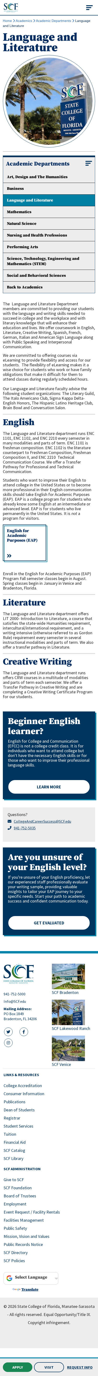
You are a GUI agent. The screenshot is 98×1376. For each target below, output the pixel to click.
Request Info (80, 1367)
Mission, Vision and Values (26, 1236)
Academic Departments (53, 21)
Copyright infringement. (49, 1322)
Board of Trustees (20, 1196)
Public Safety (15, 1228)
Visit (49, 1367)
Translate (29, 1289)
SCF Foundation (18, 1187)
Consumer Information (24, 1093)
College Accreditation (23, 1085)
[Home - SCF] (25, 974)
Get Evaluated (49, 923)
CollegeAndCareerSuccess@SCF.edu (42, 821)
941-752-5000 (14, 994)
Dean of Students (19, 1110)
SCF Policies (14, 1260)
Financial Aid (15, 1142)
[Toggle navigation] (89, 7)
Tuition (10, 1134)
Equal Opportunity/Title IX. (67, 1314)
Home (7, 21)
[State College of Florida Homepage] (11, 7)
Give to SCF (14, 1179)
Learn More (49, 787)
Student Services (18, 1126)
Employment (15, 1204)
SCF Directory (16, 1252)
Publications (14, 1101)
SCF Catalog (14, 1150)
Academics (24, 21)
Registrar (12, 1118)
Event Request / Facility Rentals (32, 1212)
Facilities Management (24, 1220)
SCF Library (13, 1158)
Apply (17, 1367)
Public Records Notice (23, 1244)
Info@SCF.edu (15, 1001)
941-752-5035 (25, 828)
